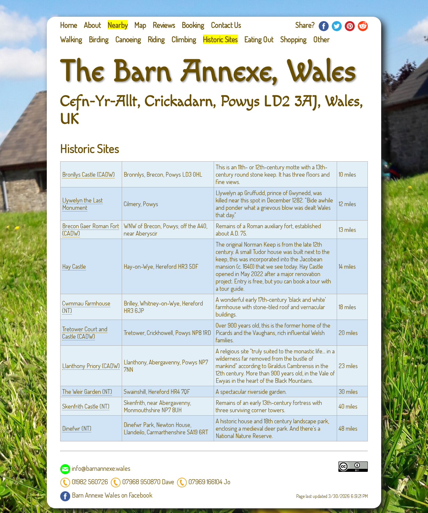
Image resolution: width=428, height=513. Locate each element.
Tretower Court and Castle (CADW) (84, 332)
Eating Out (259, 39)
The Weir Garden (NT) (87, 391)
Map (140, 24)
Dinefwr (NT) (76, 428)
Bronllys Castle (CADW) (88, 174)
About (92, 24)
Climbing (184, 39)
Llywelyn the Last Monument (82, 203)
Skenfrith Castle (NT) (85, 406)
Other (321, 39)
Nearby (118, 24)
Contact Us (226, 24)
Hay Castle (74, 266)
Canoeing (128, 39)
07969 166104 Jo (209, 481)
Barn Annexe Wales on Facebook (112, 495)
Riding (156, 39)
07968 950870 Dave (148, 481)
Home (68, 24)
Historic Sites (220, 39)
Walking (71, 39)
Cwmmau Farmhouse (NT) (86, 307)
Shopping (293, 39)
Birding (99, 39)
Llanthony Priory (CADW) (91, 365)
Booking (193, 24)
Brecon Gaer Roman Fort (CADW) (90, 229)
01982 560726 (90, 481)
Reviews (164, 24)
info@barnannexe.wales (101, 468)
